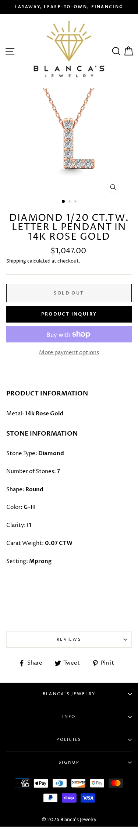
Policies (68, 739)
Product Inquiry (69, 314)
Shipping (16, 261)
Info (68, 716)
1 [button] (64, 202)
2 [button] (70, 202)
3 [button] (76, 202)
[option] (69, 7)
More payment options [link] (69, 352)
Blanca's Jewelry (69, 694)
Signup (69, 762)
